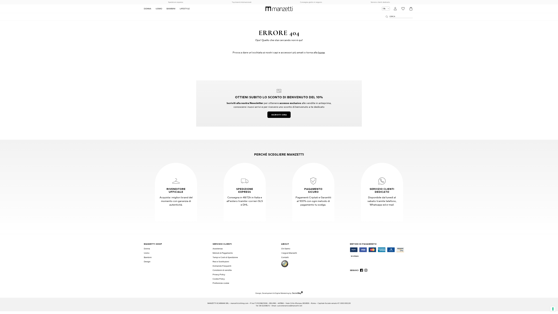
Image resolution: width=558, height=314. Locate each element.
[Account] (395, 9)
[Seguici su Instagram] (365, 270)
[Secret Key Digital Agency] (297, 293)
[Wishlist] (403, 9)
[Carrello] (411, 9)
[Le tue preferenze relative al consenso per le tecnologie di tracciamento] (553, 309)
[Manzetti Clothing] (279, 8)
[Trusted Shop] (284, 263)
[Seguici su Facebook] (361, 270)
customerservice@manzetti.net (289, 306)
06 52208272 (264, 306)
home (321, 52)
